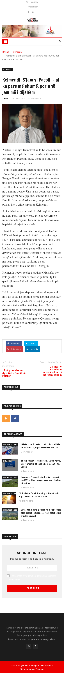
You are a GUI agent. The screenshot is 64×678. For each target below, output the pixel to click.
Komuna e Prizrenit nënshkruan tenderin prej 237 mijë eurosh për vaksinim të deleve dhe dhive (41, 480)
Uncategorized (10, 444)
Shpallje (7, 461)
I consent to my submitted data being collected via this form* (31, 578)
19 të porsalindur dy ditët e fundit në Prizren (14, 373)
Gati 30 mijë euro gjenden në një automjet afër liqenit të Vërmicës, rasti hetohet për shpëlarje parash (41, 513)
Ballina (5, 51)
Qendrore (18, 51)
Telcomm (40, 669)
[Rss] (33, 11)
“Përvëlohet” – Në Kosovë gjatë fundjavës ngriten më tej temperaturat (39, 495)
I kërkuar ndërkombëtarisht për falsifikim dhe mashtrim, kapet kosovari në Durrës (40, 446)
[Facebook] (29, 11)
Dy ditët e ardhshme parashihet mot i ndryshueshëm (52, 370)
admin (5, 98)
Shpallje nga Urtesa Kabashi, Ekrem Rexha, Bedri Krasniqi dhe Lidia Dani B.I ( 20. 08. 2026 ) (41, 464)
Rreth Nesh (33, 6)
